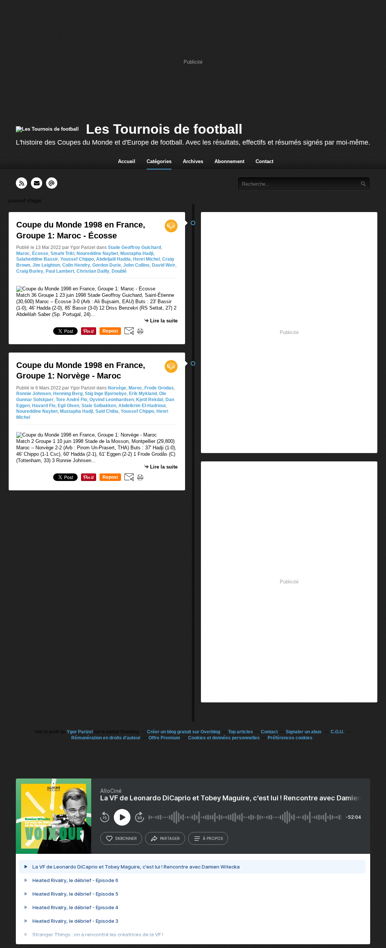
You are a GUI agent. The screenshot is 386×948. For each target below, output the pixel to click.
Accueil (126, 161)
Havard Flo (43, 405)
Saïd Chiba (106, 411)
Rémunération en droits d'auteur (106, 737)
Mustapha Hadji (136, 253)
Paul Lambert (60, 271)
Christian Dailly (93, 271)
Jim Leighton (46, 265)
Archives (193, 161)
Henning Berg (68, 393)
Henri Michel (146, 259)
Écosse (40, 253)
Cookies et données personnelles (224, 737)
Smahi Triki (62, 253)
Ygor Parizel (80, 731)
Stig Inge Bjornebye (106, 393)
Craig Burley (29, 271)
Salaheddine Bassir (37, 259)
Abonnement (229, 161)
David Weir (163, 265)
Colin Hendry (76, 265)
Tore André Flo (71, 399)
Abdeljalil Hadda (113, 259)
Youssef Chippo (77, 259)
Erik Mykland (143, 393)
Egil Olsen (68, 405)
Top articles (240, 731)
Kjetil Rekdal (149, 399)
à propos (213, 838)
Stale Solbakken (98, 405)
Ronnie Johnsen (33, 393)
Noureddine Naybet (97, 253)
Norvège (117, 388)
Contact (264, 161)
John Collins (136, 265)
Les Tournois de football (164, 129)
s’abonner (126, 838)
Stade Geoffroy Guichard (134, 247)
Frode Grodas (159, 388)
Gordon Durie (106, 265)
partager (170, 838)
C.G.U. (337, 731)
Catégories (159, 161)
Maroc (23, 253)
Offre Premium (164, 737)
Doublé (119, 271)
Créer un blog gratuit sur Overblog (183, 731)
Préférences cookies (290, 737)
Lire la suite (164, 321)
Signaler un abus (304, 731)
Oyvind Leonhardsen (111, 399)
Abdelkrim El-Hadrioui (141, 405)
